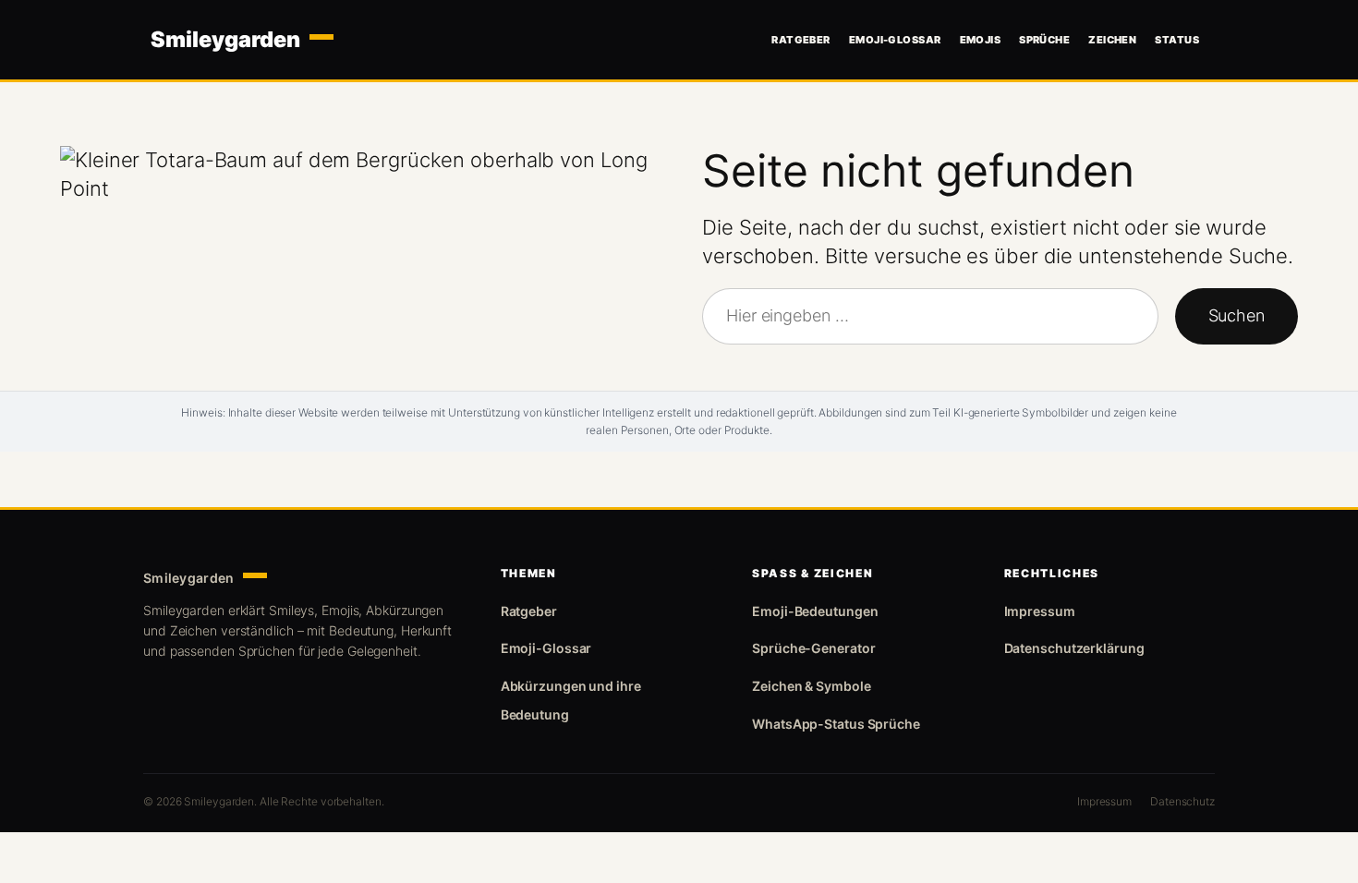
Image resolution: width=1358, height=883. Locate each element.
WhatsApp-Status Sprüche (836, 724)
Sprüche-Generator (813, 648)
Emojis (980, 39)
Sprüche (1044, 39)
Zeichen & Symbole (811, 686)
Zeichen (1112, 39)
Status (1177, 39)
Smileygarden (225, 40)
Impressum (1039, 611)
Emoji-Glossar (895, 39)
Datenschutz (1182, 801)
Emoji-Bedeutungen (815, 611)
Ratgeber (801, 39)
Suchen (1236, 315)
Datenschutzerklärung (1074, 648)
